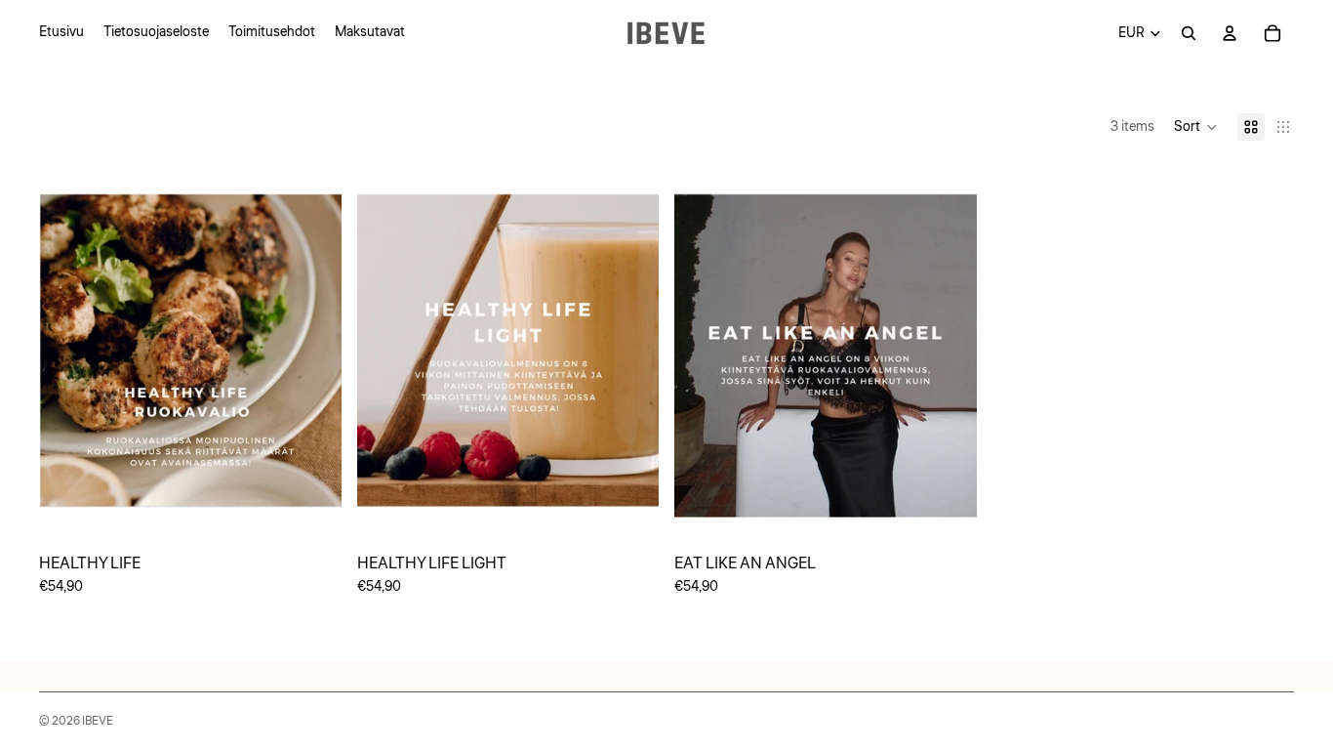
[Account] (1229, 33)
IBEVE (97, 721)
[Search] (1188, 33)
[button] (1196, 126)
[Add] (311, 512)
